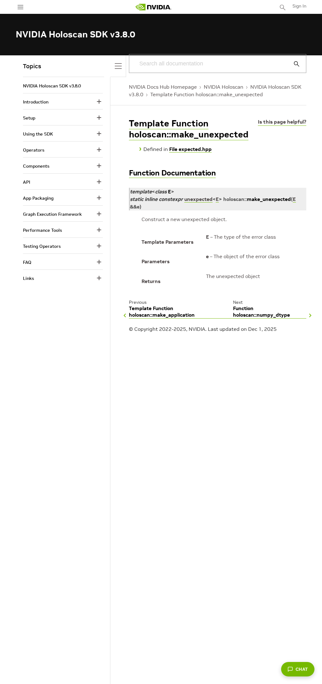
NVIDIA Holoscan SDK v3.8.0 (52, 86)
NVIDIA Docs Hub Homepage (163, 87)
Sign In (299, 6)
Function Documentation (172, 173)
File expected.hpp (190, 149)
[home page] (153, 7)
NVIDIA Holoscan (223, 87)
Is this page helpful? (282, 122)
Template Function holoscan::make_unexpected (206, 94)
